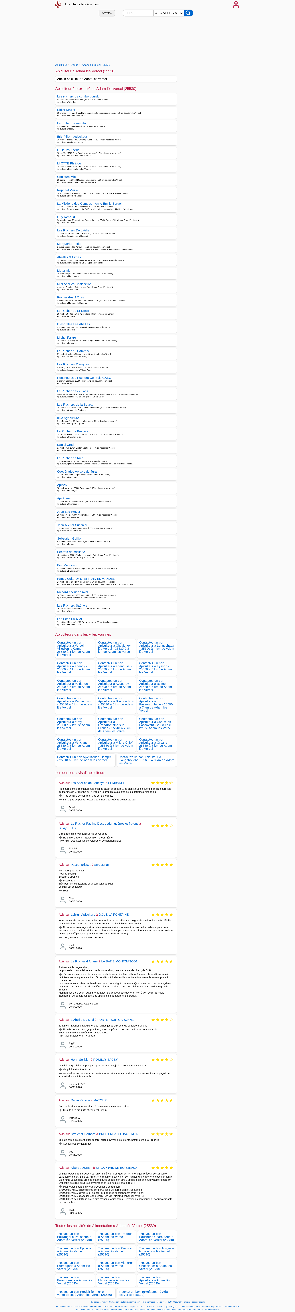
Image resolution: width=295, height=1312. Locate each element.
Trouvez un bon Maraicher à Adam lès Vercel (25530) (113, 1280)
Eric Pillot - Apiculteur (72, 136)
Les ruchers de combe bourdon (79, 96)
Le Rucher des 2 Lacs (72, 391)
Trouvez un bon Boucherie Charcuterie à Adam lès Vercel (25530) (156, 1237)
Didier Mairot (66, 110)
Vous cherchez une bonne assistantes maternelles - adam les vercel (141, 1310)
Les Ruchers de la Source (75, 404)
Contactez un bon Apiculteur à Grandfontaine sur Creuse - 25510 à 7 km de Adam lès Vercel (114, 725)
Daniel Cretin (66, 444)
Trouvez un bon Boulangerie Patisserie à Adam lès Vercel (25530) (74, 1237)
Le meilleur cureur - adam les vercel (72, 1307)
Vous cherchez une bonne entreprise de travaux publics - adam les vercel (122, 1307)
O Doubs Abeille (68, 150)
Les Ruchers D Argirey (73, 364)
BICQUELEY (67, 828)
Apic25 (62, 485)
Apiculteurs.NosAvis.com (82, 4)
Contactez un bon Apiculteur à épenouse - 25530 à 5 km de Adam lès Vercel (115, 667)
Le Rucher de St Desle (73, 311)
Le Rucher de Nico (70, 458)
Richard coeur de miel (72, 592)
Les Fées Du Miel (69, 619)
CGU (169, 1302)
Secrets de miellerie (71, 552)
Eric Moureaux (67, 565)
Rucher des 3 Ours (70, 297)
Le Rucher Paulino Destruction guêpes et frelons (104, 823)
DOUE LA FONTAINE (114, 914)
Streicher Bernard (83, 1134)
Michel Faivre (66, 337)
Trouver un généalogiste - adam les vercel (174, 1307)
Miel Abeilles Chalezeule (74, 284)
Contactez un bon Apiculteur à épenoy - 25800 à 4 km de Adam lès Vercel (73, 667)
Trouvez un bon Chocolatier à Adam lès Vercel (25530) (155, 1266)
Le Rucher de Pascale (72, 431)
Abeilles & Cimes (69, 257)
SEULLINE (101, 864)
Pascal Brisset (81, 864)
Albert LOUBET (81, 1167)
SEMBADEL (116, 783)
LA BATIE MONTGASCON (119, 961)
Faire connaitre (148, 1302)
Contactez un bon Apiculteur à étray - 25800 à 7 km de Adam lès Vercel (73, 723)
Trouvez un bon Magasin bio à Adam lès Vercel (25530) (156, 1251)
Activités (107, 13)
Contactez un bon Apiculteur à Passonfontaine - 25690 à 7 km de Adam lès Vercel (156, 704)
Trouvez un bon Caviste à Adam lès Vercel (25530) (115, 1251)
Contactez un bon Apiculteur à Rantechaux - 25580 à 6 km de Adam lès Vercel (74, 702)
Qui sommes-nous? (99, 1302)
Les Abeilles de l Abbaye (88, 783)
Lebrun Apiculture (83, 914)
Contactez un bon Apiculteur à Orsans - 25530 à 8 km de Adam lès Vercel (155, 744)
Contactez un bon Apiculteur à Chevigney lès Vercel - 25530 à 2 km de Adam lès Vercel (114, 647)
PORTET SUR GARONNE (115, 1019)
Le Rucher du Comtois (73, 351)
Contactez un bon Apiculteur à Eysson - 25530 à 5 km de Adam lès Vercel (155, 667)
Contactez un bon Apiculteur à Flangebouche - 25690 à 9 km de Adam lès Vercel (146, 760)
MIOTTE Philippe (69, 163)
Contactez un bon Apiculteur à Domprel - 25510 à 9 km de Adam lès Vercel (84, 758)
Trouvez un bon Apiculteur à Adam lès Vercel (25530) (154, 1280)
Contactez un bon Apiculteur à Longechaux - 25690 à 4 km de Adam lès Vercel (156, 647)
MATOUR (100, 1100)
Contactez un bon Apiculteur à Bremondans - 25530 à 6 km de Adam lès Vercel (116, 702)
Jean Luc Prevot (68, 511)
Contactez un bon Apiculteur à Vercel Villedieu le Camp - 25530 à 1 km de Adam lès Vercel (73, 648)
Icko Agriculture (68, 418)
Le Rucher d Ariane (84, 961)
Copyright (177, 1302)
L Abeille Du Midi (82, 1019)
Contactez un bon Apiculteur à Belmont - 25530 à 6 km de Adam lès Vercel (155, 685)
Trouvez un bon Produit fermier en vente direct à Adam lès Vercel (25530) (84, 1293)
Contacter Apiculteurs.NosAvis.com (124, 1302)
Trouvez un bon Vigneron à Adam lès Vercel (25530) (116, 1266)
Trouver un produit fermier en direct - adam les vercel (195, 1310)
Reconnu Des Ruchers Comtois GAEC (84, 378)
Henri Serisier (80, 1059)
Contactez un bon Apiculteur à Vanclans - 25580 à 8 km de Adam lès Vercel (73, 744)
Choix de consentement (194, 1302)
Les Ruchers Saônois (72, 605)
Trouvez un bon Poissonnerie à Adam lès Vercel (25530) (74, 1280)
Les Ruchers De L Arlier (73, 230)
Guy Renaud (66, 217)
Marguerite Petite (69, 244)
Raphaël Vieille (67, 190)
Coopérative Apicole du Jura (77, 471)
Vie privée (161, 1302)
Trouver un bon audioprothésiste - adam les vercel (216, 1307)
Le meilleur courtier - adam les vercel (92, 1310)
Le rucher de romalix (71, 123)
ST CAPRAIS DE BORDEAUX (116, 1167)
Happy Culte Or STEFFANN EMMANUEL (86, 578)
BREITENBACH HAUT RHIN (118, 1134)
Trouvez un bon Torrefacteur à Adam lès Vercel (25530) (145, 1293)
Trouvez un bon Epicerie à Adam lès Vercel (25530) (74, 1251)
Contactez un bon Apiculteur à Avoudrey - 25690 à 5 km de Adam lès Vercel (114, 685)
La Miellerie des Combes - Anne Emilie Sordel (89, 203)
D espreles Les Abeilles (73, 324)
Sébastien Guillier (69, 538)
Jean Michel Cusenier (72, 525)
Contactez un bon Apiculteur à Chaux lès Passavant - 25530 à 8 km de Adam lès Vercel (155, 723)
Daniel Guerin (80, 1100)
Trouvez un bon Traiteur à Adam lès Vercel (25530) (115, 1237)
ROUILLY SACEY (105, 1059)
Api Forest (64, 498)
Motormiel (64, 270)
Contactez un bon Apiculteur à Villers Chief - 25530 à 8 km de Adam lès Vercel (115, 744)
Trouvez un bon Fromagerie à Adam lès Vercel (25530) (73, 1266)
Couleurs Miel (66, 177)
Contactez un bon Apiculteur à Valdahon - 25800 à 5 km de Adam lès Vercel (73, 685)
